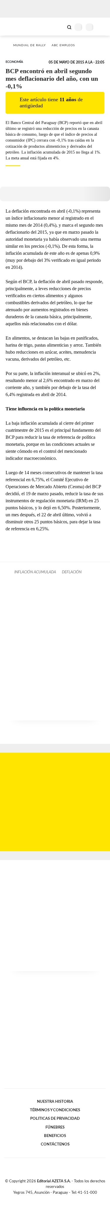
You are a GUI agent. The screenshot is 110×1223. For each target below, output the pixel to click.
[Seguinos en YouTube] (59, 1199)
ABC (15, 26)
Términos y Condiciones (55, 1110)
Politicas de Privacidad (55, 1118)
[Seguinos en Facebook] (46, 1199)
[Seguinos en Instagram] (65, 1199)
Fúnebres (55, 1127)
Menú (102, 27)
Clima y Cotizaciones (59, 26)
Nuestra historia (55, 1101)
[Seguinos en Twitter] (52, 1199)
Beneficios (55, 1136)
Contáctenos (55, 1144)
